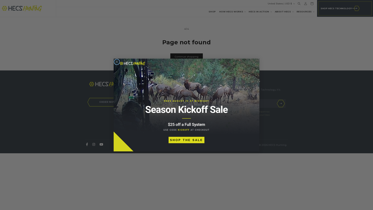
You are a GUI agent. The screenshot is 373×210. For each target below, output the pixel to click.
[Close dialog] (116, 61)
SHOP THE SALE (186, 140)
